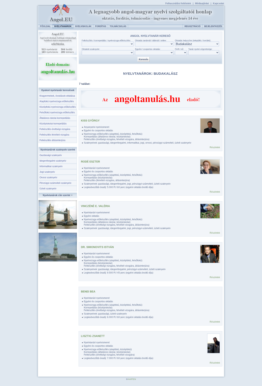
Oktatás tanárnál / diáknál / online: (150, 40)
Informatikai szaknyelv (51, 166)
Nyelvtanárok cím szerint (57, 195)
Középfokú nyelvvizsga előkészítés (58, 107)
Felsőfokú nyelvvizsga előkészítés (57, 112)
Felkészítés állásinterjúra (52, 140)
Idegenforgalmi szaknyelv (53, 160)
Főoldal (45, 26)
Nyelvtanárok (63, 26)
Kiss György (90, 120)
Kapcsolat (218, 3)
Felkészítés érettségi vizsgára (55, 129)
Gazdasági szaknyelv (51, 155)
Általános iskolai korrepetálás (55, 118)
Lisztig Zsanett (93, 336)
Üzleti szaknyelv (48, 188)
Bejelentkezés (213, 26)
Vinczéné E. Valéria (95, 206)
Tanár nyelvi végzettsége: (200, 49)
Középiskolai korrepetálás (53, 123)
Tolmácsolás (118, 26)
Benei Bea (88, 291)
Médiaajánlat (202, 3)
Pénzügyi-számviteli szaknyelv (55, 183)
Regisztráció (193, 26)
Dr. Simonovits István (97, 247)
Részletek (215, 147)
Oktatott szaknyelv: (91, 49)
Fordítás (100, 26)
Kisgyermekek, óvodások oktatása (57, 95)
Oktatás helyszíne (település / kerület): (193, 40)
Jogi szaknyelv (47, 172)
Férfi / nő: (179, 49)
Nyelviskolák (83, 26)
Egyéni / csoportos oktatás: (148, 49)
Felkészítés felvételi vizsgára (54, 134)
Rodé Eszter (90, 161)
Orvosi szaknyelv (48, 177)
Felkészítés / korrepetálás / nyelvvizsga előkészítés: (106, 40)
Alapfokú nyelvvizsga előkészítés (57, 101)
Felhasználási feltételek (178, 3)
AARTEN (132, 379)
